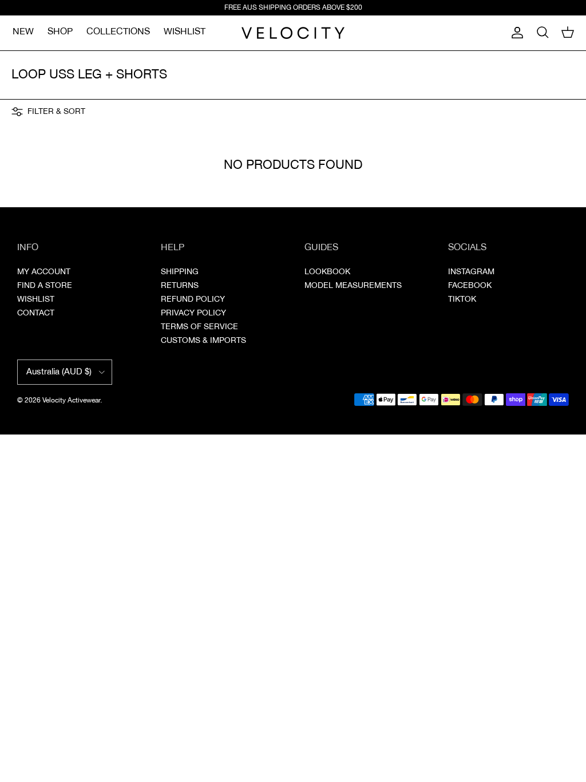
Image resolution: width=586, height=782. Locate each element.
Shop (60, 32)
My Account (43, 272)
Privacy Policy (193, 313)
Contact (35, 313)
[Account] (515, 33)
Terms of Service (199, 327)
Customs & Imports (203, 340)
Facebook (470, 285)
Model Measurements (353, 285)
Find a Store (44, 285)
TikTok (462, 299)
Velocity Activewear (71, 400)
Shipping (180, 272)
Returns (180, 285)
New (23, 32)
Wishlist (184, 32)
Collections (118, 32)
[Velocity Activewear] (293, 33)
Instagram (471, 272)
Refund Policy (193, 299)
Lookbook (327, 272)
